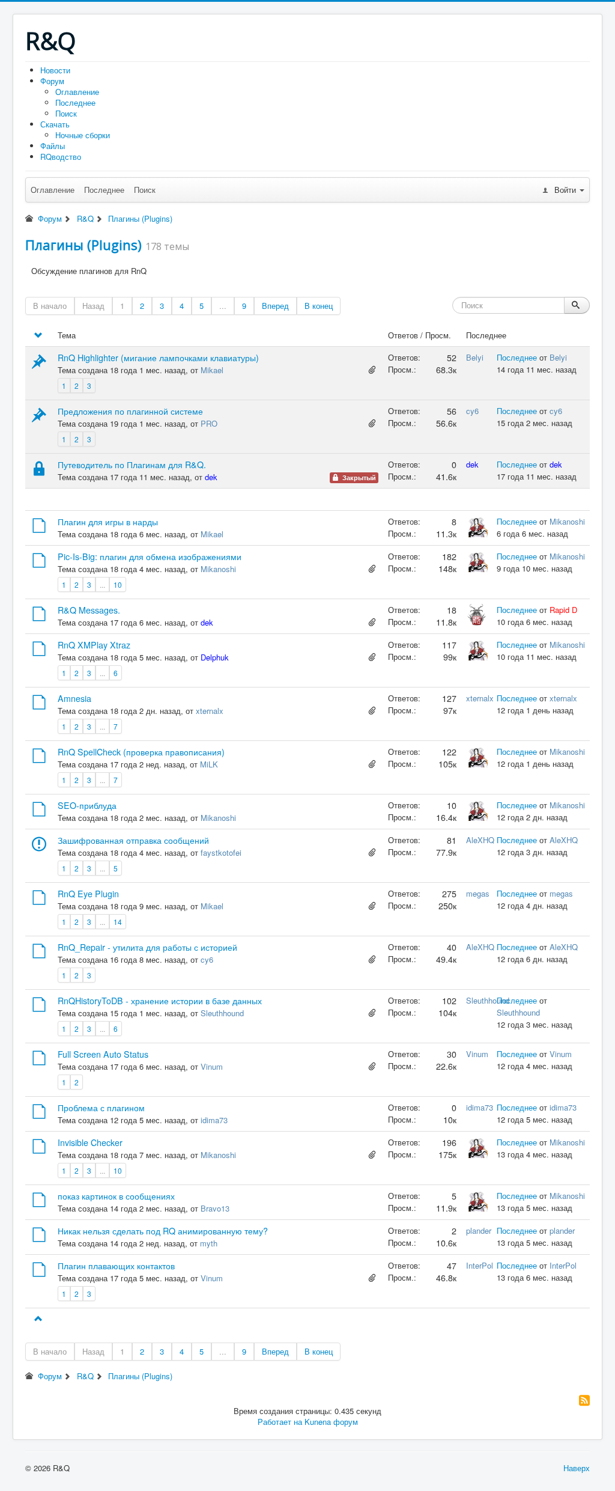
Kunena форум (331, 1421)
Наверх (576, 1468)
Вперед (275, 305)
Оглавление (77, 91)
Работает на (280, 1421)
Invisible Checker (90, 1142)
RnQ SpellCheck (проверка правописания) (141, 752)
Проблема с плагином (101, 1108)
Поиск (66, 113)
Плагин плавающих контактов (116, 1266)
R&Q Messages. (89, 610)
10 (118, 584)
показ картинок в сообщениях (116, 1196)
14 (118, 921)
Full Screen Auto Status (103, 1054)
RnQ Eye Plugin (88, 894)
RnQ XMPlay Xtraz (94, 645)
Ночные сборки (82, 135)
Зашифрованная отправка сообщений (133, 840)
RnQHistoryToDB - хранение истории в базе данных (160, 1001)
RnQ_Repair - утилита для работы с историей (147, 947)
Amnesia (74, 698)
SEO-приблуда (87, 805)
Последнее (75, 102)
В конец (318, 305)
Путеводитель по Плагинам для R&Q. (132, 465)
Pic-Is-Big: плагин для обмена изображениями (149, 556)
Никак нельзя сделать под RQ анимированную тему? (163, 1231)
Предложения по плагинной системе (130, 411)
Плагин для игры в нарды (108, 522)
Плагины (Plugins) (83, 245)
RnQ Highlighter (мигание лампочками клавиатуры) (158, 358)
